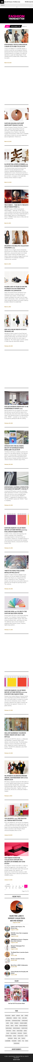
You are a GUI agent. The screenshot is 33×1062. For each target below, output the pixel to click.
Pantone (25, 1033)
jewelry (25, 1030)
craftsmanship (24, 1020)
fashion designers (16, 1028)
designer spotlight (23, 1023)
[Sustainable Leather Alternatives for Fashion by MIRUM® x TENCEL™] (16, 485)
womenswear (16, 1043)
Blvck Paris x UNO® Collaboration (19, 965)
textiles (19, 1040)
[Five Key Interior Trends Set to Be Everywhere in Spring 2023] (16, 404)
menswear (20, 1033)
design (11, 1023)
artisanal (18, 1015)
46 (22, 886)
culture (7, 1023)
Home (7, 26)
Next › (20, 888)
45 (19, 886)
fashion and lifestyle (23, 1025)
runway (14, 1035)
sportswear (10, 1038)
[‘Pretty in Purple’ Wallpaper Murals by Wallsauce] (16, 568)
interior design (19, 1030)
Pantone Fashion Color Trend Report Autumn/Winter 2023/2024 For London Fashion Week (15, 530)
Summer (23, 1038)
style (19, 1038)
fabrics (12, 1025)
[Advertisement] (16, 85)
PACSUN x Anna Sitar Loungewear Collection (24, 2)
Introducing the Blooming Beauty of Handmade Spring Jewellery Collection (14, 448)
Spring (15, 1038)
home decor (8, 1030)
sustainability (7, 1040)
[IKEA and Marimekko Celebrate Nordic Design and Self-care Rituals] (16, 731)
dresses (7, 1025)
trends (26, 1040)
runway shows (20, 1035)
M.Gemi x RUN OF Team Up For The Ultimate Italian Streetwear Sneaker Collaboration (15, 288)
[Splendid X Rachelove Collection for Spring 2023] (16, 243)
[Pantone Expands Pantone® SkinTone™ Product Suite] (16, 121)
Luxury (7, 1033)
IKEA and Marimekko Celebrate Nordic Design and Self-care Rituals (15, 735)
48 (6, 888)
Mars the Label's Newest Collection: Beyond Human (16, 918)
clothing (26, 1015)
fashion (16, 1025)
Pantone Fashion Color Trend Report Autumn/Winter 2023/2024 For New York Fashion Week (15, 692)
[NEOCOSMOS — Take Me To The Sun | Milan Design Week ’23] (16, 203)
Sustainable (14, 1040)
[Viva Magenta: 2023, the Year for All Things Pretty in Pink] (16, 816)
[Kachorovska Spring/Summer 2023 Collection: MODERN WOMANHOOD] (16, 162)
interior (14, 1030)
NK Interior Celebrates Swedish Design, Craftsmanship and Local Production (16, 777)
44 (16, 886)
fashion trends (24, 1028)
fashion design (9, 1028)
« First (8, 884)
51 (16, 888)
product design (9, 1035)
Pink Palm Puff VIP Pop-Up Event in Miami (16, 1003)
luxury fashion (13, 1033)
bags (22, 1015)
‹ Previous (8, 885)
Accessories (7, 1015)
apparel (13, 1015)
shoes (26, 1035)
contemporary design (16, 1020)
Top (23, 1040)
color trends (8, 1020)
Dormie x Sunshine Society (17, 958)
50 (12, 888)
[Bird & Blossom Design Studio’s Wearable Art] (16, 327)
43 (13, 886)
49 (9, 888)
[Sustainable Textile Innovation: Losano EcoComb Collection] (16, 42)
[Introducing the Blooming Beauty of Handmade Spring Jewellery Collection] (16, 443)
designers (16, 1023)
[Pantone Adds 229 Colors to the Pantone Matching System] (16, 609)
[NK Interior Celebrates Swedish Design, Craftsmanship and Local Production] (16, 773)
